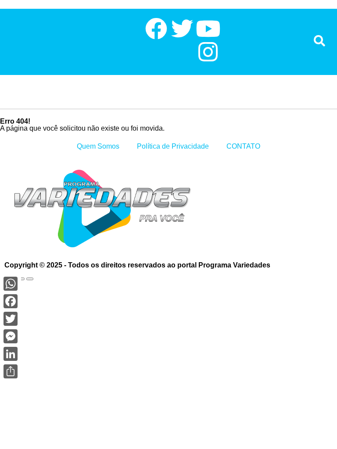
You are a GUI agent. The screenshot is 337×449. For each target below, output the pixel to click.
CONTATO (243, 146)
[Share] (10, 371)
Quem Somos (98, 146)
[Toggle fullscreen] (21, 279)
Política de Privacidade (173, 146)
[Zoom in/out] (29, 279)
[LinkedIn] (10, 354)
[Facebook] (10, 301)
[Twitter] (10, 319)
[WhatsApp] (10, 283)
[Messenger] (10, 336)
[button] (6, 41)
